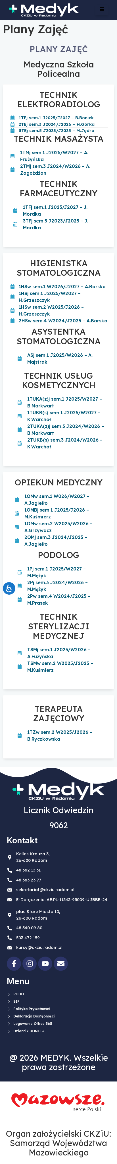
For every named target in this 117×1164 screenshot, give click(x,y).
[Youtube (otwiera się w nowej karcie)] (45, 964)
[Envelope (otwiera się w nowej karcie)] (61, 964)
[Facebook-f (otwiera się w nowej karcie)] (14, 964)
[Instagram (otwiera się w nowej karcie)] (29, 964)
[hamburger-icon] (101, 10)
